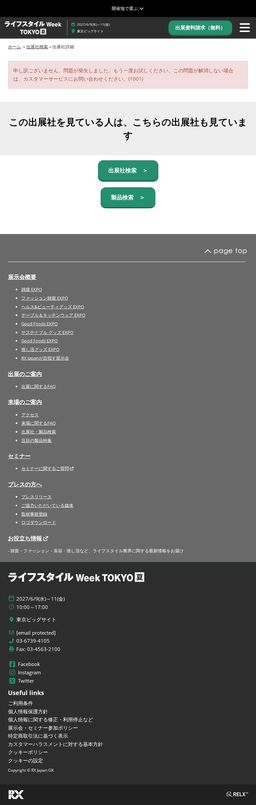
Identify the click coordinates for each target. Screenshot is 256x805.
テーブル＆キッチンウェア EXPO (53, 315)
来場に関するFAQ (38, 423)
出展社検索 (37, 47)
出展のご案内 (25, 374)
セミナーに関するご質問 (45, 468)
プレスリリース (36, 497)
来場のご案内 (25, 402)
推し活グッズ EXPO (40, 349)
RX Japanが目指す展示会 (45, 358)
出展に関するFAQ (38, 386)
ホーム (14, 47)
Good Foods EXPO (39, 324)
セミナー (19, 456)
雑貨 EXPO (31, 289)
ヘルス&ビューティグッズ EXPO (52, 307)
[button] (200, 27)
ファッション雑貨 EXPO (44, 298)
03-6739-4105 (33, 641)
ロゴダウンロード (38, 522)
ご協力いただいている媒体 (47, 505)
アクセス (30, 415)
